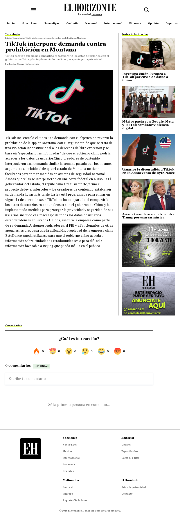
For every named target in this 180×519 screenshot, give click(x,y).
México (67, 451)
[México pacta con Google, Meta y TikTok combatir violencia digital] (148, 102)
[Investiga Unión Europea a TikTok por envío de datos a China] (148, 54)
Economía (69, 464)
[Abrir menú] (33, 10)
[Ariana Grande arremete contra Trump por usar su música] (148, 194)
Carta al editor (130, 457)
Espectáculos (129, 451)
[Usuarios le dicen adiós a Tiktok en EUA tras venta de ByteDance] (148, 150)
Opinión (126, 444)
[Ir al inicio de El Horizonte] (90, 9)
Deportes (68, 471)
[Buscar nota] (146, 10)
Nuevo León (70, 444)
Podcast (68, 487)
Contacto (127, 493)
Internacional (71, 457)
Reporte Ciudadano (75, 500)
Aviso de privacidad (133, 487)
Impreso (68, 493)
